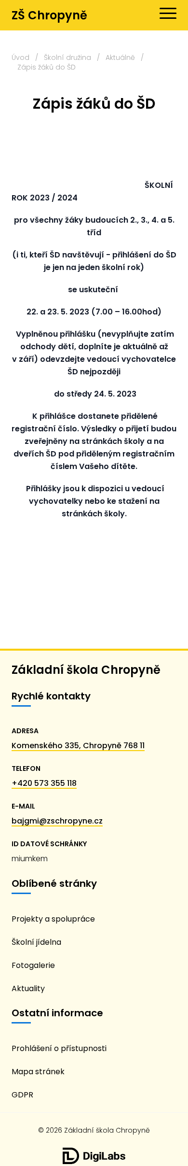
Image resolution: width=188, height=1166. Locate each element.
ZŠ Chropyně (49, 15)
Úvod (20, 57)
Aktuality (28, 988)
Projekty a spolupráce (53, 918)
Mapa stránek (38, 1071)
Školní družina (67, 57)
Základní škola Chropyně (86, 670)
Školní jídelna (36, 942)
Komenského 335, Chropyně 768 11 (78, 745)
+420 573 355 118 (44, 783)
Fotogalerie (33, 965)
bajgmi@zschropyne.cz (57, 820)
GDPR (22, 1094)
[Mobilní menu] (168, 13)
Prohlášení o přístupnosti (59, 1048)
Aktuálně (120, 57)
